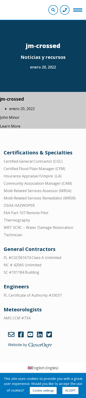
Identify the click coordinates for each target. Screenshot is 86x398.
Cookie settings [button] (43, 390)
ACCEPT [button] (70, 390)
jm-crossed (12, 99)
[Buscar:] (43, 15)
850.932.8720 (64, 10)
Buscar (80, 15)
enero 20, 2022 (43, 67)
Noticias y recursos (43, 57)
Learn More (10, 126)
